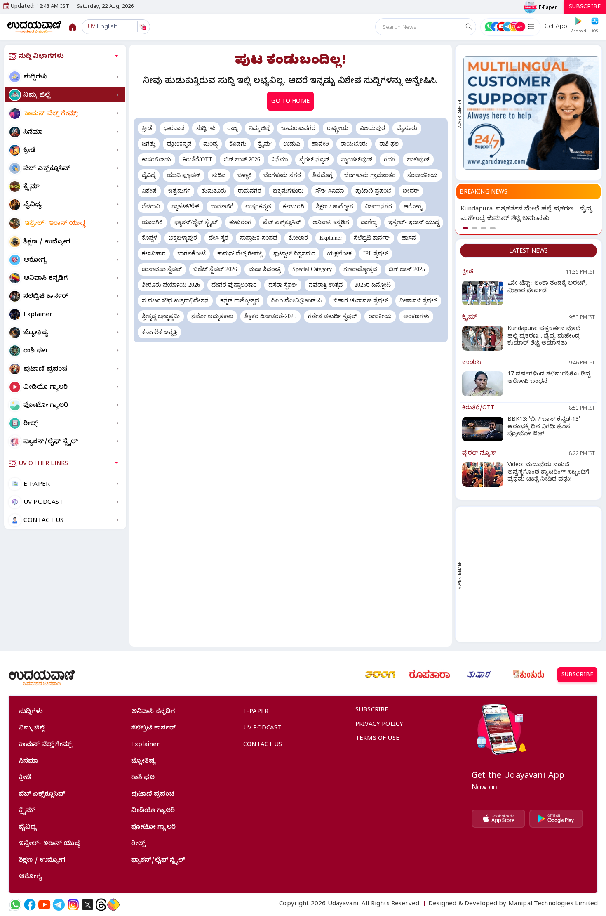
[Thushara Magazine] (479, 675)
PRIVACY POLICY (379, 725)
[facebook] (30, 904)
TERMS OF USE (377, 739)
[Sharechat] (113, 904)
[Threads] (101, 904)
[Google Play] (556, 818)
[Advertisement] (531, 574)
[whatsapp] (15, 904)
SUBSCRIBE (585, 8)
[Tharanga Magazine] (380, 675)
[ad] (531, 113)
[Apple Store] (498, 818)
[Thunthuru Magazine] (528, 675)
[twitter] (87, 904)
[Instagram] (73, 904)
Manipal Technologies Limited (553, 904)
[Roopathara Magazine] (429, 675)
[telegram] (59, 904)
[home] (34, 27)
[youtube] (44, 904)
